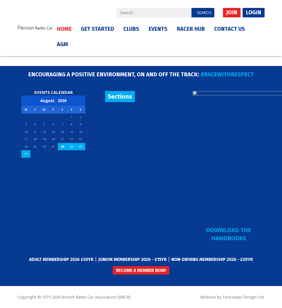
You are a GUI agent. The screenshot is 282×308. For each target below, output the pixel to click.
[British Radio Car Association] (34, 27)
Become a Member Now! (141, 270)
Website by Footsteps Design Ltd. (232, 297)
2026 (62, 100)
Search (204, 12)
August (49, 100)
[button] (97, 29)
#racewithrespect (227, 74)
